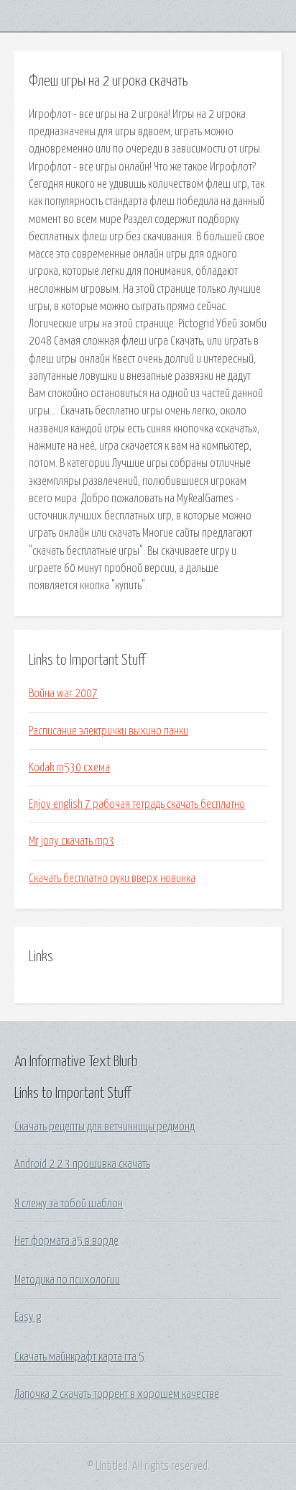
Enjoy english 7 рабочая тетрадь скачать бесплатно (137, 804)
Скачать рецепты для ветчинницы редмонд (104, 1126)
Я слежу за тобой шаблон (68, 1203)
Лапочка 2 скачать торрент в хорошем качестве (116, 1394)
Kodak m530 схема (69, 767)
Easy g (27, 1317)
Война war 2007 (63, 693)
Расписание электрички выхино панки (108, 731)
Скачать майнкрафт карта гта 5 (79, 1357)
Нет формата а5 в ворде (66, 1241)
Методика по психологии (67, 1280)
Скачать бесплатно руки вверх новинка (112, 878)
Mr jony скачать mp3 (71, 841)
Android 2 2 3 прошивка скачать (82, 1164)
